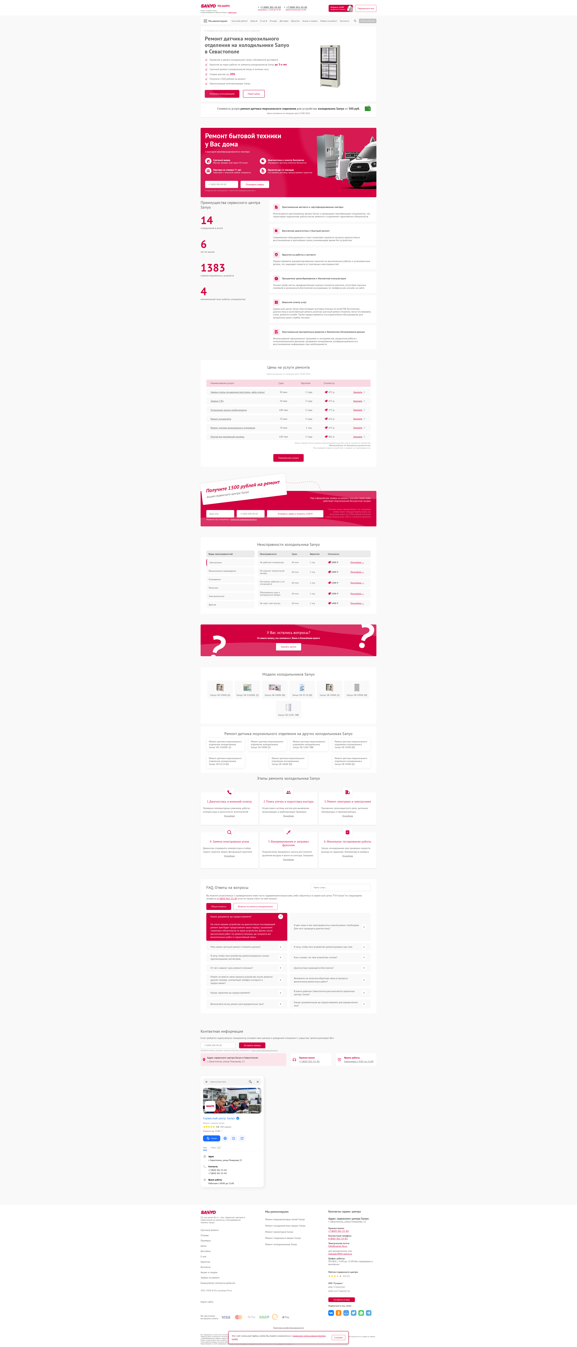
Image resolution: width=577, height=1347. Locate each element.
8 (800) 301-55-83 (338, 1238)
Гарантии (295, 21)
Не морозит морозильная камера (272, 572)
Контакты (344, 21)
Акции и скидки (309, 21)
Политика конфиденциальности (288, 1327)
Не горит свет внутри (270, 603)
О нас (263, 21)
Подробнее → (357, 562)
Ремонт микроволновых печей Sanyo (285, 1219)
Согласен (338, 1337)
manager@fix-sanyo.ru (340, 1253)
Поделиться (331, 1313)
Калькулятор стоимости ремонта (218, 1283)
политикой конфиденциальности (244, 519)
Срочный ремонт (240, 21)
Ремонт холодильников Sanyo (281, 1244)
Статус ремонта (367, 20)
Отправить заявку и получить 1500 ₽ (295, 513)
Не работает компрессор (272, 562)
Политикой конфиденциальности (264, 1050)
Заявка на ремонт (328, 21)
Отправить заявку (255, 184)
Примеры (206, 1240)
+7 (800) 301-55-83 (270, 7)
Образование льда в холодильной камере (270, 593)
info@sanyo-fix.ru (337, 1246)
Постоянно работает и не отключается (272, 582)
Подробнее (229, 816)
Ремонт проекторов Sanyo (279, 1231)
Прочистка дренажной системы (227, 436)
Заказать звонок (288, 646)
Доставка (284, 21)
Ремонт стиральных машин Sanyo (283, 1237)
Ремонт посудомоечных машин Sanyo (285, 1225)
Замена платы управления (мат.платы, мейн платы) (238, 392)
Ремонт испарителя (221, 418)
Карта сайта (207, 1301)
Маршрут (214, 1138)
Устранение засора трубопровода (229, 409)
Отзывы (273, 21)
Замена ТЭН (217, 400)
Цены (253, 21)
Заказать (357, 392)
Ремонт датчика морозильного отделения (233, 427)
